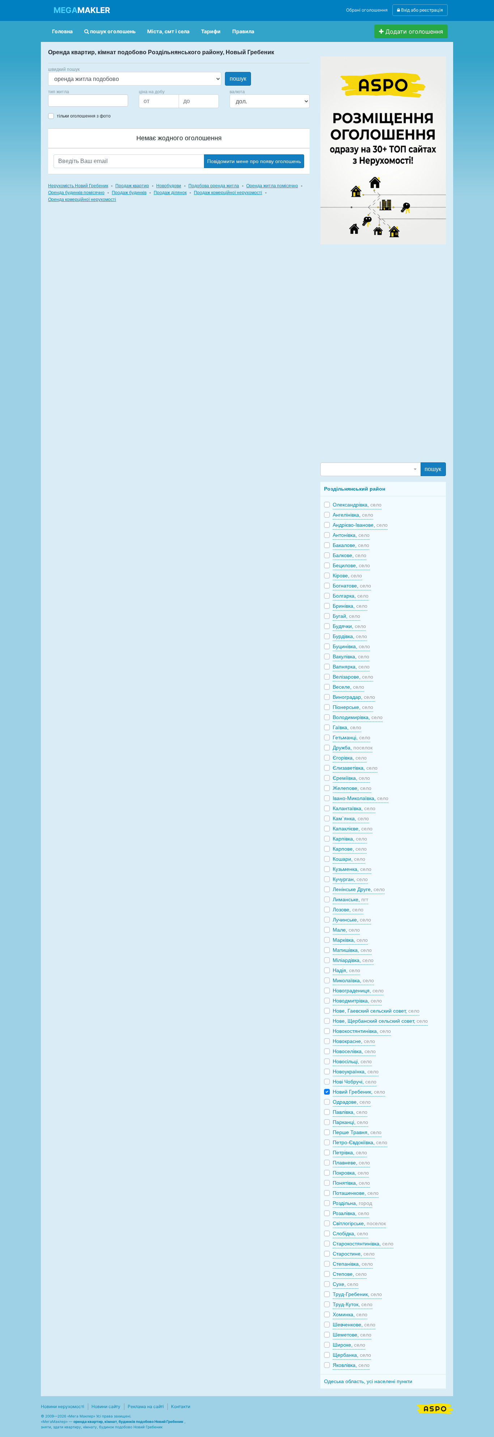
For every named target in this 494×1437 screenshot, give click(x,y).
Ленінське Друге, (359, 889)
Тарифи (211, 31)
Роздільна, (352, 1203)
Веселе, (348, 687)
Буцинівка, (351, 646)
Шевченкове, (354, 1324)
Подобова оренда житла (213, 185)
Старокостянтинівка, (363, 1243)
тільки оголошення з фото (84, 116)
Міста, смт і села (168, 31)
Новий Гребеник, (359, 1092)
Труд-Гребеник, (357, 1294)
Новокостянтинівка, (362, 1031)
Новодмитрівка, (357, 1001)
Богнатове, (352, 586)
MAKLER (82, 10)
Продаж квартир (132, 185)
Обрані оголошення (367, 10)
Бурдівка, (350, 636)
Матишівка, (352, 950)
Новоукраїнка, (356, 1071)
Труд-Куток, (352, 1304)
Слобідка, (350, 1233)
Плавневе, (351, 1163)
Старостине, (354, 1254)
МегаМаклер (54, 1421)
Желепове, (352, 788)
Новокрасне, (354, 1041)
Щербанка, (352, 1355)
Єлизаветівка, (355, 768)
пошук (238, 79)
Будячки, (349, 626)
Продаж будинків (129, 192)
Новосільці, (352, 1061)
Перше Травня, (357, 1132)
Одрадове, (352, 1102)
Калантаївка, (354, 808)
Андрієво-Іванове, (360, 525)
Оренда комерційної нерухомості (82, 199)
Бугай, (346, 616)
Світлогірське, (359, 1223)
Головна (62, 31)
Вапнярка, (351, 667)
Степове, (350, 1274)
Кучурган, (350, 879)
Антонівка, (351, 535)
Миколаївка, (353, 980)
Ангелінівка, (353, 515)
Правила (243, 31)
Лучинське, (352, 920)
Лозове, (348, 909)
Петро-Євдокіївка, (360, 1142)
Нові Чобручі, (354, 1082)
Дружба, (352, 747)
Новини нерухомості (62, 1406)
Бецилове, (351, 565)
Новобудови (168, 185)
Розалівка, (351, 1213)
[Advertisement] (374, 352)
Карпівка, (350, 839)
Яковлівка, (351, 1365)
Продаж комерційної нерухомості (228, 192)
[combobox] (88, 100)
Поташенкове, (356, 1193)
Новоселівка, (354, 1051)
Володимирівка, (358, 717)
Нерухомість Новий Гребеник (78, 185)
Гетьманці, (351, 737)
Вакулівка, (351, 656)
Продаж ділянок (170, 192)
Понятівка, (351, 1183)
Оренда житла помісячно (272, 185)
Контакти (180, 1406)
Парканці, (350, 1122)
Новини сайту (105, 1406)
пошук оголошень (112, 31)
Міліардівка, (353, 960)
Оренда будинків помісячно (76, 192)
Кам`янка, (351, 818)
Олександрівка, (357, 505)
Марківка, (350, 940)
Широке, (349, 1345)
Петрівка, (350, 1152)
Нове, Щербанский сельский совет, (380, 1021)
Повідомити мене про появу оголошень (254, 161)
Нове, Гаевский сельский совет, (376, 1011)
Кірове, (347, 575)
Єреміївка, (351, 778)
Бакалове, (351, 545)
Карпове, (350, 849)
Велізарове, (353, 677)
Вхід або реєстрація (421, 10)
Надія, (346, 970)
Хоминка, (350, 1314)
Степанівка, (353, 1264)
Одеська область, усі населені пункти (368, 1381)
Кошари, (349, 859)
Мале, (346, 930)
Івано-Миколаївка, (360, 798)
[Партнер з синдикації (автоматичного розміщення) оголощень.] (435, 1408)
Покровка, (351, 1173)
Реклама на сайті (146, 1406)
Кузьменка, (352, 869)
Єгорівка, (350, 758)
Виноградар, (354, 697)
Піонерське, (353, 707)
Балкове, (349, 555)
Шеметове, (352, 1335)
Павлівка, (350, 1112)
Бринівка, (350, 606)
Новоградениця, (358, 990)
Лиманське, (350, 899)
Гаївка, (347, 727)
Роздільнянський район (354, 489)
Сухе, (345, 1284)
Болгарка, (351, 596)
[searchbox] (61, 100)
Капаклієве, (352, 828)
